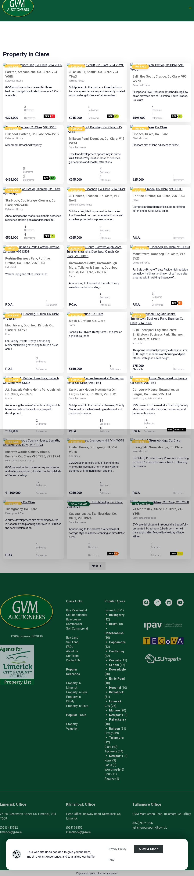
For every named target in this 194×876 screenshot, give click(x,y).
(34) (114, 751)
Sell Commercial (77, 628)
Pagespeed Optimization (89, 873)
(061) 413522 (9, 827)
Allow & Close (148, 849)
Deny (110, 860)
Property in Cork (77, 692)
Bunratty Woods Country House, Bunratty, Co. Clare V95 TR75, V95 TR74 (32, 454)
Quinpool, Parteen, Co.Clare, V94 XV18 (32, 134)
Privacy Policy (116, 849)
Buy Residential (76, 610)
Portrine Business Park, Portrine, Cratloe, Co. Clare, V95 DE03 (28, 261)
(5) (114, 769)
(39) (112, 733)
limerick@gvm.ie (11, 832)
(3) (110, 760)
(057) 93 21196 (142, 823)
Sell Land (72, 642)
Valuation (72, 728)
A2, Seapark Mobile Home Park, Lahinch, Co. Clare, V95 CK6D (33, 392)
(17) (118, 660)
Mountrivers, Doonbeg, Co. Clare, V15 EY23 (159, 256)
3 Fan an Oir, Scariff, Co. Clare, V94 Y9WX (93, 74)
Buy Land (72, 637)
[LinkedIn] (168, 602)
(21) (117, 728)
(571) (114, 610)
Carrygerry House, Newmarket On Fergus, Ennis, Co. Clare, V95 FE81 (93, 392)
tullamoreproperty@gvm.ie (149, 827)
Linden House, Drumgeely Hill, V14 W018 (93, 449)
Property (72, 724)
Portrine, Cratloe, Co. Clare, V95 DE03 (159, 196)
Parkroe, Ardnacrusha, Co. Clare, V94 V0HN (31, 74)
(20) (117, 710)
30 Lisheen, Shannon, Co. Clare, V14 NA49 (94, 198)
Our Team (72, 656)
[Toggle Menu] (190, 8)
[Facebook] (146, 602)
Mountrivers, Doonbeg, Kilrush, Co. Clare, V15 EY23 (29, 328)
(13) (118, 715)
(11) (111, 774)
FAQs (69, 647)
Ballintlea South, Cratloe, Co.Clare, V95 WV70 (159, 79)
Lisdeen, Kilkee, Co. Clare (150, 134)
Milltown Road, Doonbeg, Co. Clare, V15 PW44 (96, 141)
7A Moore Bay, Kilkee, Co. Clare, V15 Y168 (158, 511)
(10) (116, 624)
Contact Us (73, 660)
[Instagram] (157, 602)
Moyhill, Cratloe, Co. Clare (87, 321)
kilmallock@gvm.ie (78, 832)
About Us (72, 651)
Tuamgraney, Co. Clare (21, 509)
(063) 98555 (74, 827)
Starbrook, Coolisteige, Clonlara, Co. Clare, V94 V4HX (30, 203)
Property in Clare (77, 706)
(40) (111, 747)
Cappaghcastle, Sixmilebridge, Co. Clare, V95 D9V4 (93, 516)
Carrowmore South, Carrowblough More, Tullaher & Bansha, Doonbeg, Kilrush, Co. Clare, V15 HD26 (93, 267)
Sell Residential (76, 615)
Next (95, 566)
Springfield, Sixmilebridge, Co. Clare (157, 447)
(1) (112, 778)
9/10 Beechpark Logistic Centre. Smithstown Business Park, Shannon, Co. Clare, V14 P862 (158, 334)
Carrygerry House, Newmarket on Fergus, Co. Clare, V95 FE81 (156, 392)
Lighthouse (111, 873)
